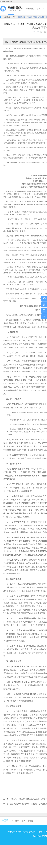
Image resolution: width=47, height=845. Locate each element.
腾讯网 (30, 820)
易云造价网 (15, 820)
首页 (11, 9)
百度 (23, 820)
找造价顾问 (30, 9)
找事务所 (19, 9)
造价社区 (7, 17)
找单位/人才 (41, 9)
